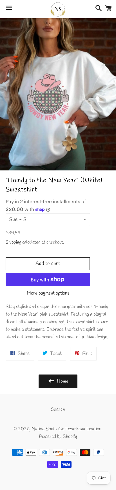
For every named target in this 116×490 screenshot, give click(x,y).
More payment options (48, 293)
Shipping (13, 242)
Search (58, 409)
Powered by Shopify (58, 436)
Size (13, 219)
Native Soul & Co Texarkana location (66, 429)
